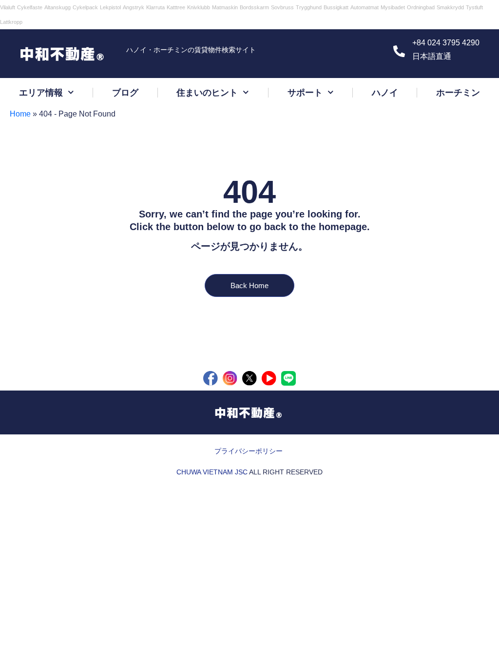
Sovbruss (282, 7)
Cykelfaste (29, 7)
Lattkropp (11, 22)
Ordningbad (421, 7)
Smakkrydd (450, 7)
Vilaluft (7, 7)
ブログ (125, 93)
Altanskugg (57, 7)
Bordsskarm (254, 7)
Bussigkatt (336, 7)
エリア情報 (41, 93)
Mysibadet (393, 7)
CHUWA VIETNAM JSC (212, 472)
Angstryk (133, 7)
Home (20, 114)
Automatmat (364, 7)
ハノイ (385, 93)
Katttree (176, 7)
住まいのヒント (207, 93)
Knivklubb (198, 7)
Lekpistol (110, 7)
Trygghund (309, 7)
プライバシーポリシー (248, 451)
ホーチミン (458, 93)
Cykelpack (85, 7)
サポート (305, 93)
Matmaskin (225, 7)
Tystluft (474, 7)
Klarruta (155, 7)
